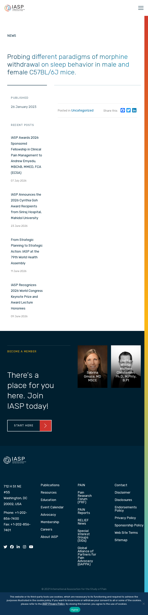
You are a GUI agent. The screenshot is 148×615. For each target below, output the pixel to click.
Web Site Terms (126, 533)
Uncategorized (82, 110)
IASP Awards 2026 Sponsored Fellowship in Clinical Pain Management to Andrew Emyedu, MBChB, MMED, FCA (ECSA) (26, 155)
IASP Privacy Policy (53, 603)
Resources (48, 492)
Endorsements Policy (126, 509)
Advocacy (48, 515)
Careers (46, 529)
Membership (50, 522)
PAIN (81, 485)
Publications (50, 485)
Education (48, 500)
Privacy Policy (125, 518)
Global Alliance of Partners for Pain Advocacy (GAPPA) (87, 556)
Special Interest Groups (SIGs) (84, 536)
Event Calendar (52, 507)
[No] (143, 603)
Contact (121, 485)
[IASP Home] (15, 8)
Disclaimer (122, 492)
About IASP (49, 537)
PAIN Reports (84, 511)
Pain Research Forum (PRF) (85, 497)
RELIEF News (83, 522)
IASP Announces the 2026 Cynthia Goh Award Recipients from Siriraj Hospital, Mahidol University (26, 206)
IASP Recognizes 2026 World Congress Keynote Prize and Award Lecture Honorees (27, 296)
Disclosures (123, 500)
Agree (74, 609)
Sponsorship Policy (129, 525)
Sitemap (121, 540)
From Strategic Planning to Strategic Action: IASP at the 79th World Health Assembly (27, 251)
